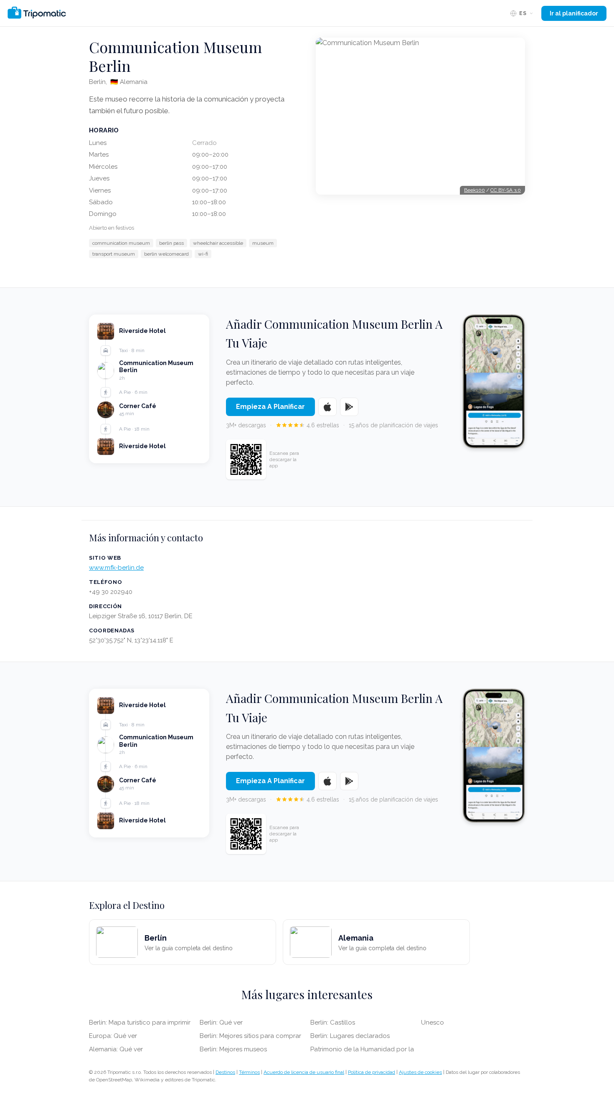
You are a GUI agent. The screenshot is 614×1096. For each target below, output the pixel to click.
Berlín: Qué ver (221, 1022)
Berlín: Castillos (332, 1022)
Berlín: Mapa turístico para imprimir (139, 1022)
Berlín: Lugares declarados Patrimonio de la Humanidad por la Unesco (377, 1036)
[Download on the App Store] (327, 407)
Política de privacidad (371, 1072)
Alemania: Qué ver (116, 1049)
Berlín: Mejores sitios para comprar (250, 1036)
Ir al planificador (574, 13)
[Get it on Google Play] (349, 407)
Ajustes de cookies (420, 1072)
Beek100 (474, 190)
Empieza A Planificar (270, 407)
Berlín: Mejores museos (233, 1049)
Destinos (225, 1072)
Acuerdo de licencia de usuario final (304, 1072)
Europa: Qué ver (113, 1036)
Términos (249, 1072)
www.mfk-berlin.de (116, 567)
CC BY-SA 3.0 (505, 190)
